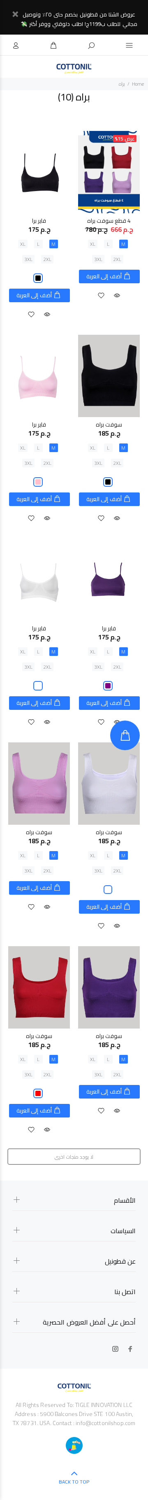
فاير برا (39, 220)
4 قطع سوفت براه (109, 220)
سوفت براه (109, 424)
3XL (98, 259)
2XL (117, 259)
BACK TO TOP (74, 1481)
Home (138, 84)
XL (92, 244)
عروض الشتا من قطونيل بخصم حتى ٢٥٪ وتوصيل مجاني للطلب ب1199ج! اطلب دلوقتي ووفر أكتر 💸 (79, 19)
